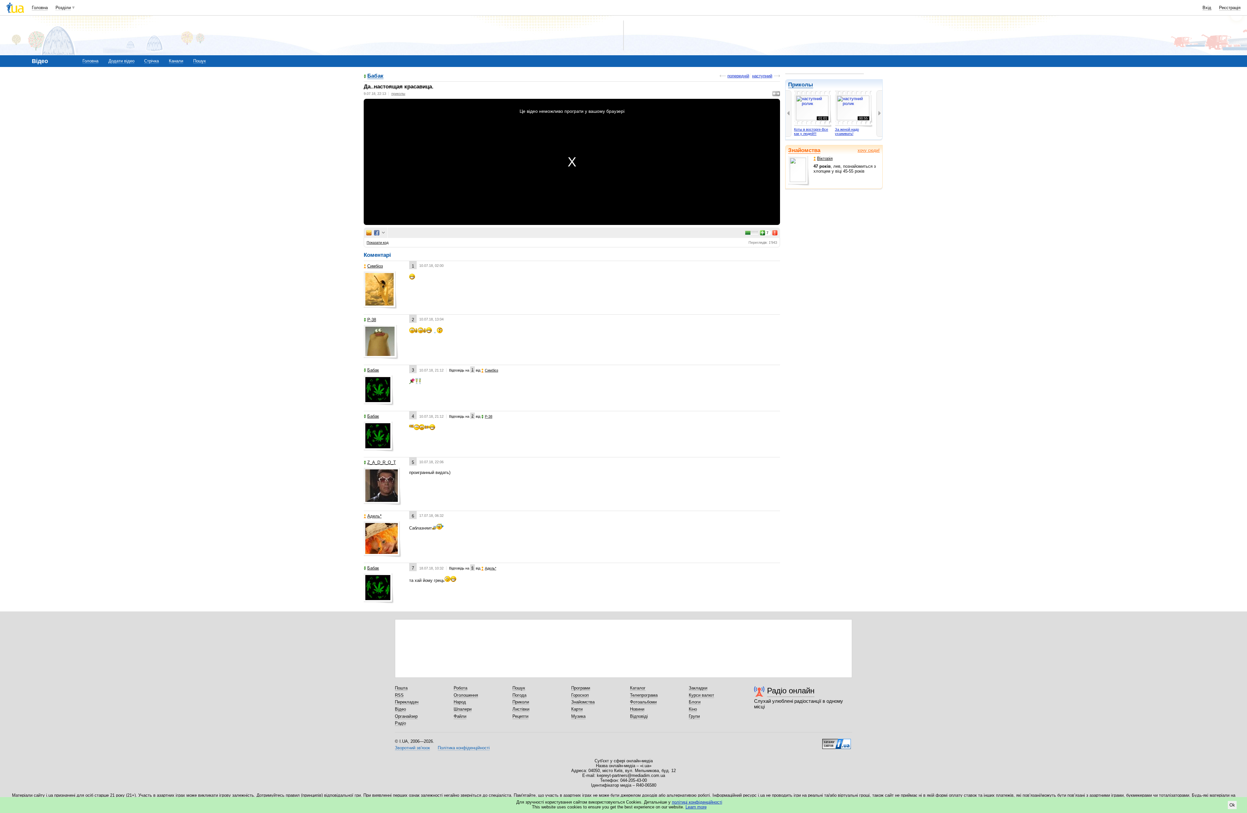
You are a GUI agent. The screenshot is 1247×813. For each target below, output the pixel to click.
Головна (40, 7)
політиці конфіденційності (697, 802)
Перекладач (407, 702)
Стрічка (151, 61)
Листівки (520, 709)
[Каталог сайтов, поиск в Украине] (836, 741)
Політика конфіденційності (464, 747)
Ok (1232, 805)
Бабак (375, 76)
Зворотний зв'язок (412, 747)
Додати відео (121, 61)
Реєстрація (1230, 7)
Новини (637, 709)
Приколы (800, 85)
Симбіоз (375, 266)
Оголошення (466, 695)
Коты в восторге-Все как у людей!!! (811, 131)
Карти (577, 709)
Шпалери (463, 709)
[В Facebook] (376, 232)
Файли (460, 716)
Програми (580, 688)
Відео (400, 709)
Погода (519, 695)
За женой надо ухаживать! (847, 131)
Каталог (638, 688)
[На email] (369, 232)
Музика (578, 716)
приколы (398, 94)
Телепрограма (644, 695)
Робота (460, 688)
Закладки (698, 688)
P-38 (371, 319)
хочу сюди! (869, 150)
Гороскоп (580, 695)
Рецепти (520, 716)
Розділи (63, 7)
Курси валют (701, 695)
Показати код (377, 242)
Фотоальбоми (643, 702)
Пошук (199, 61)
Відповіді (639, 716)
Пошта (401, 688)
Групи (694, 716)
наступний (762, 75)
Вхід (1207, 7)
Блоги (694, 702)
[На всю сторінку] (776, 93)
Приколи (520, 702)
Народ (460, 702)
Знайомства (804, 150)
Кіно (693, 709)
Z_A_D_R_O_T (381, 462)
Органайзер (406, 716)
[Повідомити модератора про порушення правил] (775, 232)
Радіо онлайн (790, 690)
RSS (399, 695)
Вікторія (825, 158)
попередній (738, 75)
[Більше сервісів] (383, 232)
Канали (176, 61)
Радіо (400, 723)
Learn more (696, 807)
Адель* (374, 516)
